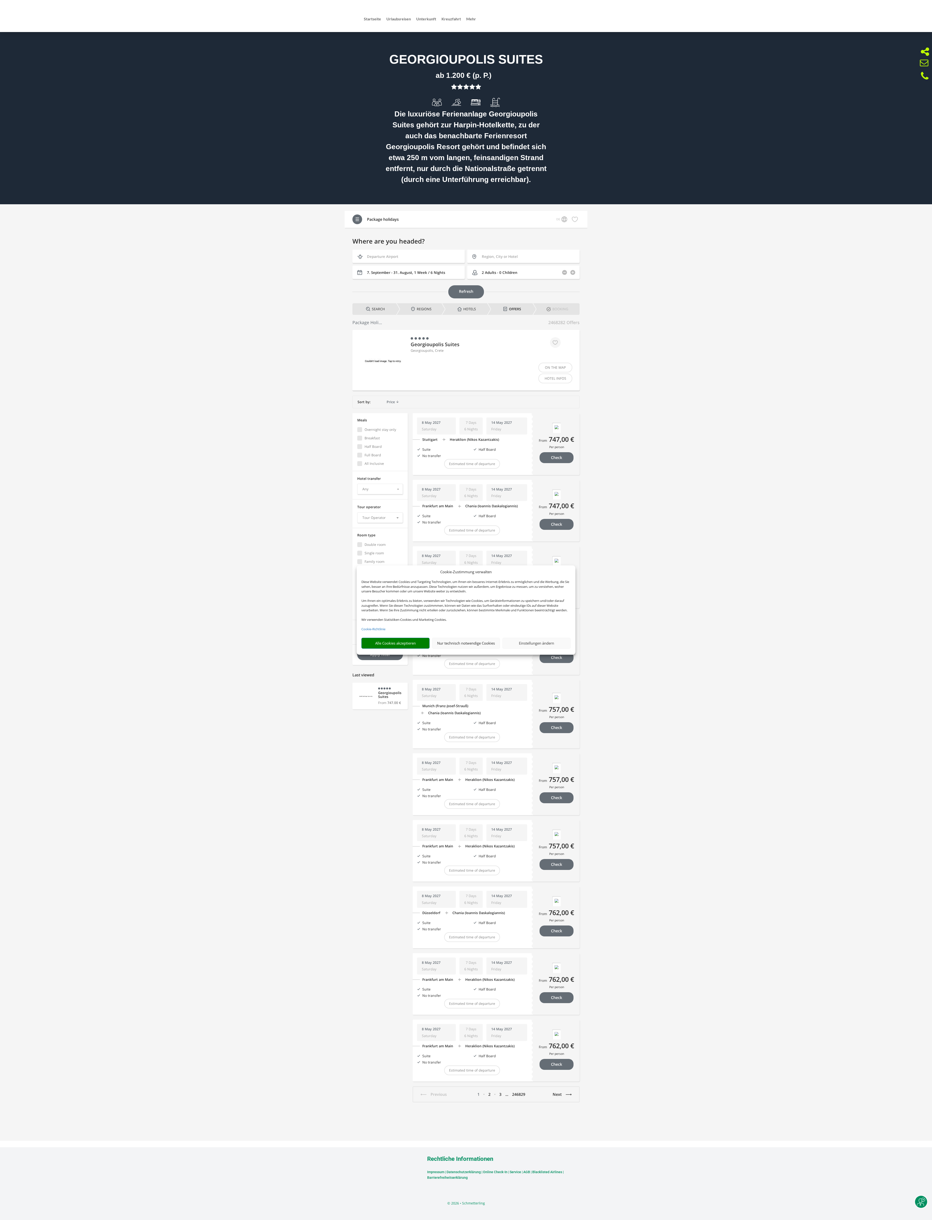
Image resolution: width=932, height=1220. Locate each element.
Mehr (471, 19)
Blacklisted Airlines (547, 1172)
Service (515, 1172)
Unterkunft (426, 19)
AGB (526, 1172)
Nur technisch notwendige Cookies (466, 643)
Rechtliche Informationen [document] (460, 1159)
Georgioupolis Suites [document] (466, 59)
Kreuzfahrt (451, 19)
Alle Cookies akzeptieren (395, 643)
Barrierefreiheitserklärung (447, 1177)
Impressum (435, 1172)
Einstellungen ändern (536, 643)
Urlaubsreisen (398, 19)
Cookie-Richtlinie (373, 629)
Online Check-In (495, 1172)
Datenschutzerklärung (464, 1172)
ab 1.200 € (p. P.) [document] (463, 75)
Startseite (372, 19)
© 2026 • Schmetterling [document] (466, 1203)
